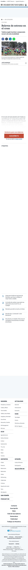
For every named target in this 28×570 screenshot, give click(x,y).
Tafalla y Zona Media (5, 413)
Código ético (16, 546)
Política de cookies (19, 549)
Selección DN (19, 469)
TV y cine (3, 447)
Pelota (2, 474)
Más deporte (3, 492)
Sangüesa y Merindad (5, 416)
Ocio (2, 432)
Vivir (16, 414)
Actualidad (19, 401)
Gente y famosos (4, 438)
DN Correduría (18, 537)
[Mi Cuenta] (25, 5)
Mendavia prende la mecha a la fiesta (14, 309)
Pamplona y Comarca (5, 404)
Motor (2, 453)
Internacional (18, 407)
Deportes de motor (5, 486)
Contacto (14, 506)
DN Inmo (3, 428)
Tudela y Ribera (4, 407)
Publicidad (14, 519)
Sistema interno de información (13, 548)
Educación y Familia (5, 422)
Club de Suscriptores (14, 514)
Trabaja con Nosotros (14, 522)
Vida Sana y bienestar (19, 423)
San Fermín (5, 495)
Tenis (2, 489)
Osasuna (3, 465)
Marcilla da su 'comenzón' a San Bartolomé (13, 314)
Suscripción (14, 508)
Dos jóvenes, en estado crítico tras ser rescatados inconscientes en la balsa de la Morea (15, 320)
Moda (2, 450)
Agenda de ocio (4, 435)
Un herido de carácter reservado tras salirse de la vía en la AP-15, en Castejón (14, 304)
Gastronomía (4, 444)
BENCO (5, 537)
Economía (17, 410)
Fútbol (2, 462)
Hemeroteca (14, 516)
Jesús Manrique (6, 62)
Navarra (4, 401)
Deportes (4, 459)
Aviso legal (9, 546)
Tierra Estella (4, 410)
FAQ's (14, 511)
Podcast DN (5, 499)
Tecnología (17, 417)
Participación (18, 465)
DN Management (4, 425)
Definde (17, 544)
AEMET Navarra (10, 1)
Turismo (3, 455)
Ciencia (16, 420)
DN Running (3, 477)
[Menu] (1, 5)
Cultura (2, 441)
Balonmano (3, 468)
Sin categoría (9, 19)
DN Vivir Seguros (18, 426)
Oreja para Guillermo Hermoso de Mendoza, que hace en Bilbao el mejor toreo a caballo (14, 297)
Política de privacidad (8, 549)
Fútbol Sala (3, 480)
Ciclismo (3, 483)
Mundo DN (11, 544)
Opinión (18, 459)
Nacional (17, 404)
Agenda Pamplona (20, 1)
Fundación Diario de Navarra (14, 538)
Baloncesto (3, 471)
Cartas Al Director (19, 462)
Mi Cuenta (14, 551)
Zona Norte (3, 419)
